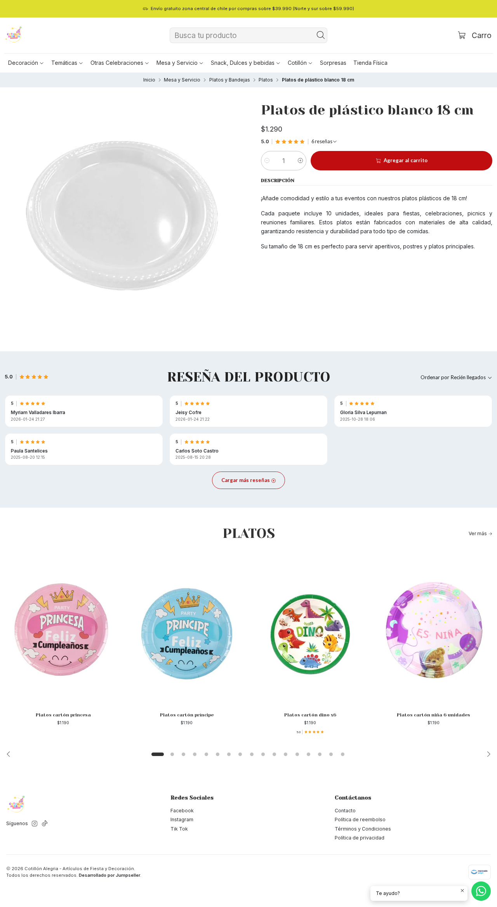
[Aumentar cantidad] (300, 160)
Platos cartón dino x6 (310, 715)
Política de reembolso (360, 819)
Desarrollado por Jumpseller (109, 875)
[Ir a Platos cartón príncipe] (186, 629)
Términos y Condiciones (363, 829)
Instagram (181, 819)
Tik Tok (179, 829)
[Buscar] (320, 35)
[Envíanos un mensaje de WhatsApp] (481, 891)
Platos (266, 80)
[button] (26, 63)
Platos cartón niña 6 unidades (433, 715)
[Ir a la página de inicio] (14, 35)
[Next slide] (486, 754)
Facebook (182, 810)
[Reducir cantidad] (267, 160)
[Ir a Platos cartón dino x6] (310, 629)
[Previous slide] (10, 754)
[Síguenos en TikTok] (44, 823)
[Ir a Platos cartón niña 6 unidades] (433, 629)
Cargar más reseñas (246, 480)
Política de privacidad (359, 838)
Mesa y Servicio (182, 80)
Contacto (345, 810)
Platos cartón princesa (63, 715)
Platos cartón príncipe (187, 715)
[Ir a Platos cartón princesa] (63, 629)
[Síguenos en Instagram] (34, 823)
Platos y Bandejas (229, 80)
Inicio (149, 80)
